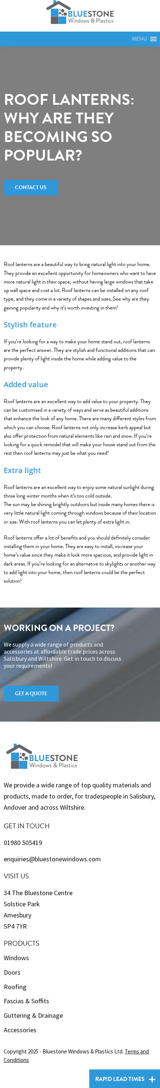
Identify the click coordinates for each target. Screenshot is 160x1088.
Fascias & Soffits (26, 1001)
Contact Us (31, 187)
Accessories (20, 1030)
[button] (139, 39)
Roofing (15, 986)
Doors (12, 972)
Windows (16, 957)
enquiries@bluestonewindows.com (52, 859)
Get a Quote (31, 693)
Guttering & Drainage (33, 1015)
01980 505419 (23, 842)
